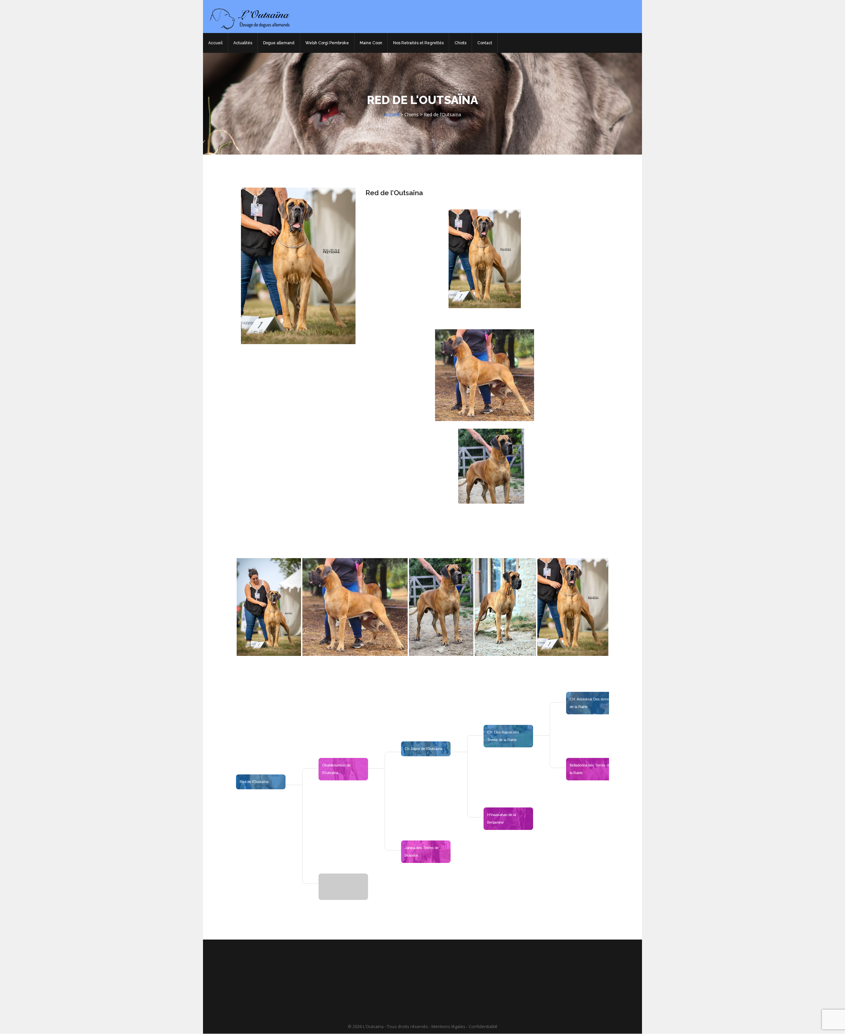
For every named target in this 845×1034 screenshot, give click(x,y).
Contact (484, 43)
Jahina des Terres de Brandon (422, 851)
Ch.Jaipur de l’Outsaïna (423, 749)
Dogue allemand (278, 43)
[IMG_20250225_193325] (572, 607)
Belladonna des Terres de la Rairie (591, 769)
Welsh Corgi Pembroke (327, 43)
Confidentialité (483, 1026)
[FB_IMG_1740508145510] (505, 607)
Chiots (460, 43)
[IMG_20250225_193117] (354, 607)
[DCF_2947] (269, 607)
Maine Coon (371, 43)
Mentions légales (448, 1026)
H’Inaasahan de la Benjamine (502, 818)
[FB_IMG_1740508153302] (441, 607)
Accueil (215, 43)
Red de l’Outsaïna (394, 193)
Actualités (242, 43)
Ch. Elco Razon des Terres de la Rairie (503, 736)
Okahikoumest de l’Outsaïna (337, 769)
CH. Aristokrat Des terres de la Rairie (590, 703)
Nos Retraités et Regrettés (418, 43)
